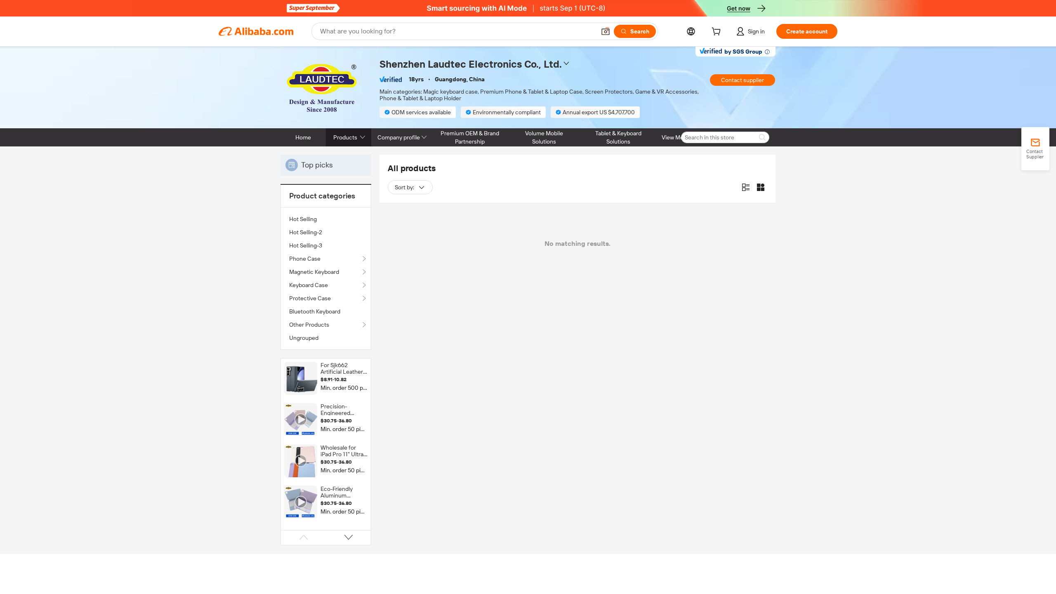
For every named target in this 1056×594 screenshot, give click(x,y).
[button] (605, 31)
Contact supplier (742, 80)
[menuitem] (326, 219)
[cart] (718, 32)
